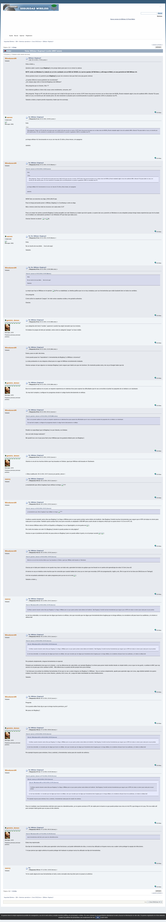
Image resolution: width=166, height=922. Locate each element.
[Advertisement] (83, 29)
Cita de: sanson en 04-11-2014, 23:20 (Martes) (38, 273)
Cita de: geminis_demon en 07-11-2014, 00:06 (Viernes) (41, 776)
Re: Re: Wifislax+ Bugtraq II (37, 236)
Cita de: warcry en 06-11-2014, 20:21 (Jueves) (38, 508)
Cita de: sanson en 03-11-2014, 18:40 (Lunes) (38, 169)
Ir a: (146, 902)
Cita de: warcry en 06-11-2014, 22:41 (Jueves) (38, 640)
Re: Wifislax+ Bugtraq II (35, 117)
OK (98, 917)
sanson (9, 117)
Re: (29, 868)
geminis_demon (13, 320)
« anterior (154, 44)
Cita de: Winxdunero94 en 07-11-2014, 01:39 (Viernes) (40, 833)
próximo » (160, 44)
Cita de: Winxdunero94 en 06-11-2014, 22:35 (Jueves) (40, 605)
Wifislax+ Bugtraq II (34, 58)
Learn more (104, 917)
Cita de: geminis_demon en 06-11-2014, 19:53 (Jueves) (41, 556)
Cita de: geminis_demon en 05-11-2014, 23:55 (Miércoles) (41, 416)
